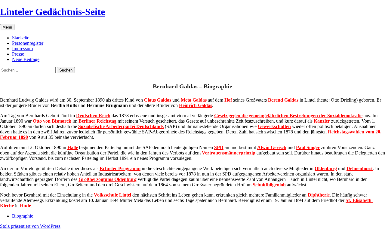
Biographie (22, 215)
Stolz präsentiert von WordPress (30, 226)
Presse (18, 53)
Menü (7, 27)
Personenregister (27, 43)
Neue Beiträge (25, 59)
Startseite (20, 37)
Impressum (22, 48)
